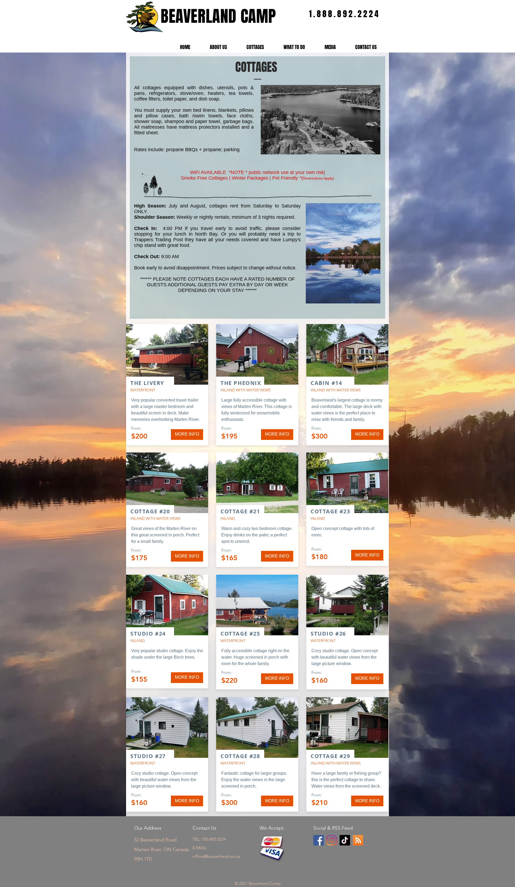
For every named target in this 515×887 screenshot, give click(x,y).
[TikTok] (345, 840)
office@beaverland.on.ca (216, 856)
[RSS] (358, 840)
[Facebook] (318, 840)
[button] (294, 47)
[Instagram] (331, 840)
